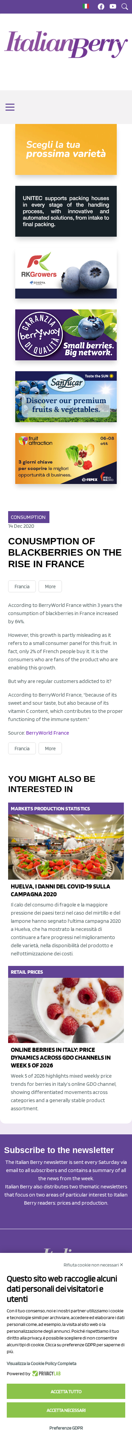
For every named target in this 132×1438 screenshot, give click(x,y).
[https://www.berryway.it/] (66, 340)
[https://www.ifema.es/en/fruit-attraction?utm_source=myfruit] (66, 464)
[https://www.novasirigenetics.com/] (66, 155)
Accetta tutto (66, 1391)
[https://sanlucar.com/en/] (66, 402)
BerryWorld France (47, 733)
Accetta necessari (66, 1410)
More (50, 586)
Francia (22, 586)
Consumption (28, 517)
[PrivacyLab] (45, 1373)
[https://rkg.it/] (66, 278)
